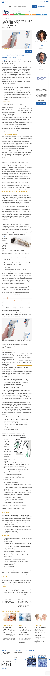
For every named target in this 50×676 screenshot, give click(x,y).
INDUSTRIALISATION (15, 1)
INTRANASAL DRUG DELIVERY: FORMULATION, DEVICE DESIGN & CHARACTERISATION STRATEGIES (40, 631)
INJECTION (23, 1)
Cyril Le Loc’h (22, 60)
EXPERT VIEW (38, 625)
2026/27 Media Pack (18, 656)
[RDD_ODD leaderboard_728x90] (25, 15)
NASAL (20, 625)
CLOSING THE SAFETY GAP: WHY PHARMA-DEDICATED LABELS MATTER (9, 630)
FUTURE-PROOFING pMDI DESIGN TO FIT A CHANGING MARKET (10, 602)
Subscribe (41, 1)
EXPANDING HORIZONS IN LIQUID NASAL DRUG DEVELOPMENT (25, 630)
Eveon (41, 45)
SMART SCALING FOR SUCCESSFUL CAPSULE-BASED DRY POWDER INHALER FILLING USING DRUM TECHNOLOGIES (23, 604)
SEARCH (10, 6)
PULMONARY (5, 48)
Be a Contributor (17, 653)
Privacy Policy (4, 668)
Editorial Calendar (17, 654)
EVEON (3, 237)
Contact (15, 657)
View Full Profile (41, 103)
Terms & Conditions (5, 667)
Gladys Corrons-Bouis (8, 60)
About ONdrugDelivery (18, 652)
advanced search (41, 6)
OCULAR (28, 1)
